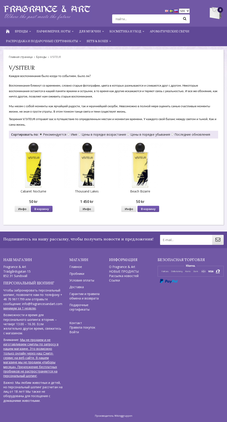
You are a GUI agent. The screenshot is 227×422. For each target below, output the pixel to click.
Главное (75, 267)
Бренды (21, 31)
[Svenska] (172, 10)
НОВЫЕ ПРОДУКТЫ (124, 271)
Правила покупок (82, 327)
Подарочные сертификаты (79, 307)
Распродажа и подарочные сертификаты (42, 41)
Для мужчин (90, 31)
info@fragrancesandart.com (42, 304)
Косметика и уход (125, 31)
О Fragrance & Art (122, 267)
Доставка (76, 287)
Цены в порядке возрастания (104, 134)
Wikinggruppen (123, 415)
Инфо (22, 209)
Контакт (75, 323)
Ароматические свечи (169, 31)
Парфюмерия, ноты (53, 31)
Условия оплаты (81, 280)
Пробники (76, 273)
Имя (74, 134)
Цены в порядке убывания (150, 134)
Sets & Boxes (97, 41)
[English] (167, 10)
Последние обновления (192, 134)
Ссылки (114, 280)
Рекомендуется (54, 134)
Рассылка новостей (124, 276)
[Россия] (176, 10)
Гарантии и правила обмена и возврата (84, 296)
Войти (74, 332)
